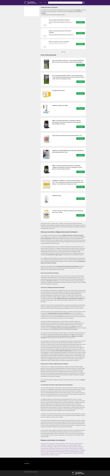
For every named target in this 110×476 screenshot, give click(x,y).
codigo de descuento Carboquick (54, 445)
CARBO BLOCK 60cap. (56, 195)
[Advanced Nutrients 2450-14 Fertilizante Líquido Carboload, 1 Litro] (46, 139)
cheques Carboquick (59, 443)
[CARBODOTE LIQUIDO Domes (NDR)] (46, 109)
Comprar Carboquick (80, 450)
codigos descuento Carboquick (61, 446)
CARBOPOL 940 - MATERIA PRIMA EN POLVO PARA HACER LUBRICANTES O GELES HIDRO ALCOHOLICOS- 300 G (68, 151)
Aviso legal (27, 463)
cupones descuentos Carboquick (62, 448)
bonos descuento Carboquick (47, 443)
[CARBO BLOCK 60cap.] (46, 199)
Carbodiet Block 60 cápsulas (58, 90)
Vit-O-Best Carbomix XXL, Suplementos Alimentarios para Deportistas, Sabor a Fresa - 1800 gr (67, 211)
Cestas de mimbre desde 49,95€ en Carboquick (59, 20)
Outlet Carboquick (70, 451)
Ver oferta (80, 22)
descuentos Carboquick (46, 450)
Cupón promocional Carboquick (48, 451)
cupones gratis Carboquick (76, 448)
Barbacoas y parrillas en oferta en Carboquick (59, 41)
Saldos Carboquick (45, 453)
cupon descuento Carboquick (47, 448)
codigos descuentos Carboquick (75, 446)
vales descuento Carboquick (68, 450)
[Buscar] (83, 3)
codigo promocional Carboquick (69, 445)
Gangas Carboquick (60, 451)
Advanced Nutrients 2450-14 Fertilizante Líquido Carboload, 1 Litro (67, 135)
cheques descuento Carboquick (70, 453)
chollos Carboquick (69, 443)
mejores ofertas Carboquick (56, 453)
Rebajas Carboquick (79, 451)
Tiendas (45, 2)
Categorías (40, 2)
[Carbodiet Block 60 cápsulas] (46, 94)
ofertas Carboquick (56, 450)
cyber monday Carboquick (53, 454)
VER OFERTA (81, 65)
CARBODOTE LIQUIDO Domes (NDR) (60, 105)
